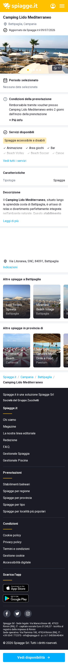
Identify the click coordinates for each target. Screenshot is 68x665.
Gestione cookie (14, 555)
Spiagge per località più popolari (24, 511)
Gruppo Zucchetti (28, 400)
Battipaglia (45, 377)
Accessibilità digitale (17, 562)
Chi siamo (9, 420)
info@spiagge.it (31, 635)
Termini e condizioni (16, 549)
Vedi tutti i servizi (14, 161)
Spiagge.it (9, 377)
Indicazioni (10, 267)
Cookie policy (12, 535)
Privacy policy (12, 542)
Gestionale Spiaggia (16, 453)
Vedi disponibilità (31, 657)
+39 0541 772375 (12, 635)
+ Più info (16, 120)
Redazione (10, 440)
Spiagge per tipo (14, 504)
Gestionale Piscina (15, 460)
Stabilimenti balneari (16, 484)
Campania (27, 377)
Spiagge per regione (16, 491)
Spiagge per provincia (17, 498)
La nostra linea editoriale (19, 433)
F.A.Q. (6, 447)
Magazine (9, 426)
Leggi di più (11, 221)
